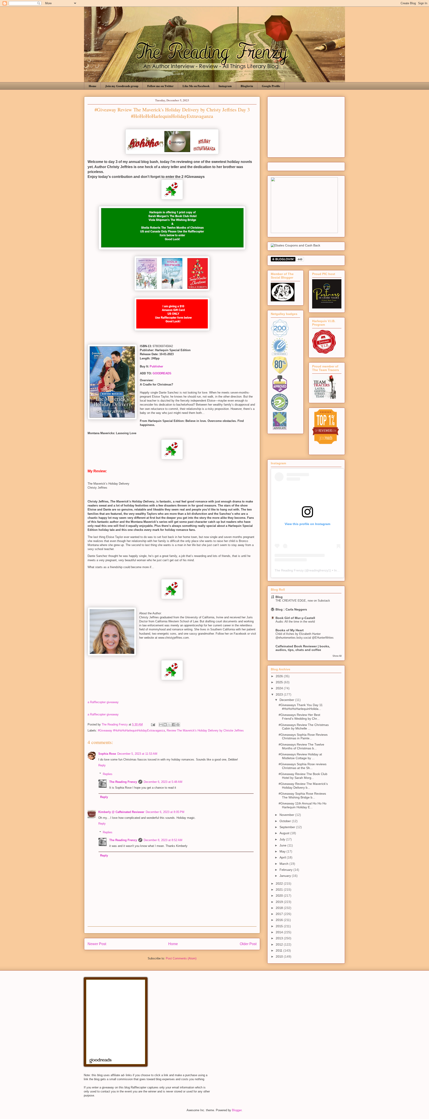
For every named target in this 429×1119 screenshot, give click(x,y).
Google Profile (271, 86)
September (288, 827)
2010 (280, 956)
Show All (336, 655)
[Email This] (161, 724)
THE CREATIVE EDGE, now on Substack (302, 600)
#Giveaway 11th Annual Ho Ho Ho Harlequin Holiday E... (302, 805)
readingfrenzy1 (319, 570)
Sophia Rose (107, 753)
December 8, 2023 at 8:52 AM (163, 840)
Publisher (156, 366)
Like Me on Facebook (196, 86)
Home (92, 86)
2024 (280, 688)
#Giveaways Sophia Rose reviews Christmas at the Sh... (302, 766)
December (287, 700)
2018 (280, 908)
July (283, 839)
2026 (280, 676)
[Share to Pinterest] (178, 724)
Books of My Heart (289, 630)
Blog (279, 597)
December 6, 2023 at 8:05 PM (165, 812)
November (287, 815)
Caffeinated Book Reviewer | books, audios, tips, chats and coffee (302, 648)
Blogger (237, 1110)
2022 (280, 883)
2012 (280, 944)
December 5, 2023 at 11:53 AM (137, 753)
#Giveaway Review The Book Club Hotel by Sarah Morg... (303, 775)
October (286, 821)
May (283, 851)
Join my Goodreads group (121, 86)
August (285, 833)
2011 (279, 950)
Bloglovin (247, 86)
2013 (280, 938)
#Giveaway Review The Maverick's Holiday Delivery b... (303, 785)
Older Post (248, 944)
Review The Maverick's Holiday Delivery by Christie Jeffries (205, 730)
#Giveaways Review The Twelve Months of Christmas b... (301, 746)
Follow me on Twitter (160, 86)
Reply (102, 765)
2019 (280, 902)
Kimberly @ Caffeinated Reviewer (121, 812)
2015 (280, 926)
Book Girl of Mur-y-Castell (295, 618)
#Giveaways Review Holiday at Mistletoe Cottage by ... (300, 756)
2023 (280, 694)
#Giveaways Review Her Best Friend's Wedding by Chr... (299, 716)
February (286, 869)
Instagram (225, 86)
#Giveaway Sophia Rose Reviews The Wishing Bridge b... (302, 795)
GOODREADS (162, 373)
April (283, 857)
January (286, 875)
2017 (280, 914)
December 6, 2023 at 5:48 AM (163, 782)
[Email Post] (152, 724)
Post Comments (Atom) (181, 958)
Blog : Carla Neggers (291, 609)
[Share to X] (169, 724)
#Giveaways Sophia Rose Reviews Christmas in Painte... (303, 736)
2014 (280, 932)
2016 (280, 920)
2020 (280, 895)
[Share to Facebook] (173, 724)
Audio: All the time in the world (295, 621)
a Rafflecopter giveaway (103, 702)
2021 (280, 889)
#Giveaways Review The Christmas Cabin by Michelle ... (304, 726)
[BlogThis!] (165, 724)
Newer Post (97, 944)
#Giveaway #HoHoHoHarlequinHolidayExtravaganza (131, 730)
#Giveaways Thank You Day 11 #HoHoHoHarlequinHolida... (301, 707)
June (283, 845)
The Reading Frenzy (123, 782)
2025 (280, 682)
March (284, 863)
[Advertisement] (306, 126)
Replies (107, 773)
